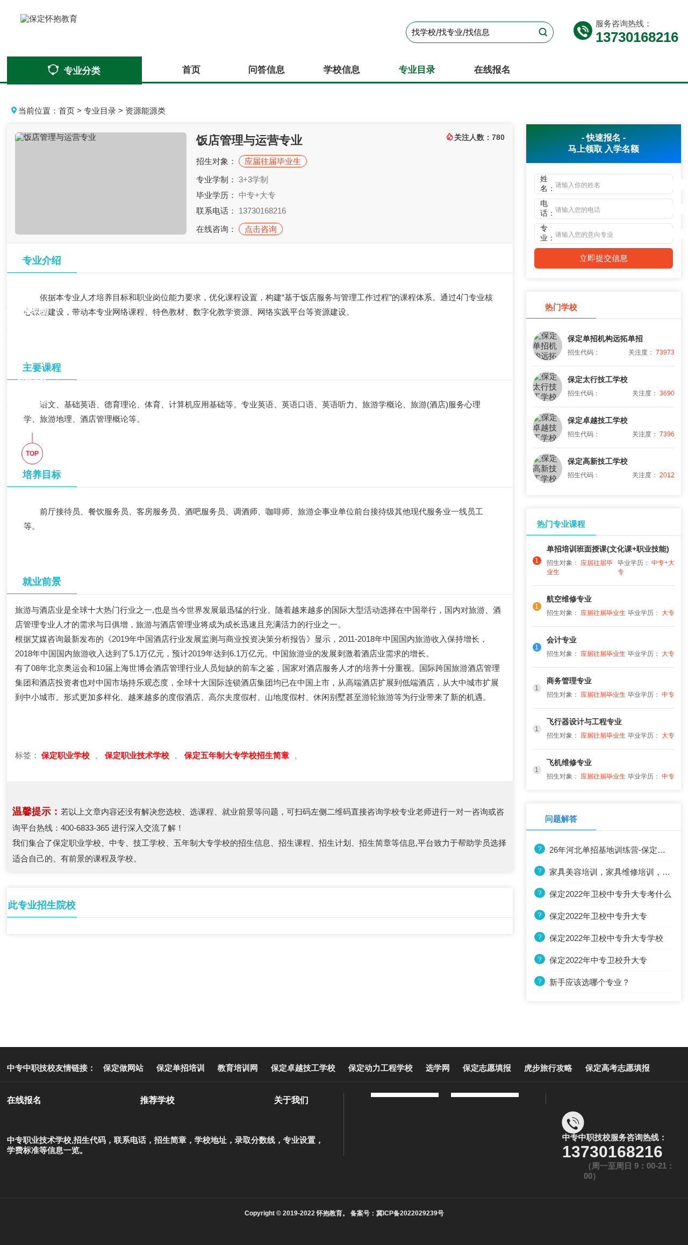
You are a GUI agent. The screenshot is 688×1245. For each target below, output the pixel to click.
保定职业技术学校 (138, 755)
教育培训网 (238, 1067)
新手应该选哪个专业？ (589, 982)
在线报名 (492, 70)
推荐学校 (157, 1100)
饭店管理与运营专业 (249, 140)
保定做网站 (123, 1067)
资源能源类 (145, 110)
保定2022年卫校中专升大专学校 (606, 938)
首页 (191, 70)
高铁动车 (32, 356)
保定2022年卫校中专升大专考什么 (610, 894)
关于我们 (291, 1100)
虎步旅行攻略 (548, 1067)
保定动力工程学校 (380, 1067)
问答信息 (266, 70)
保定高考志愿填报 (617, 1067)
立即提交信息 (603, 258)
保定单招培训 (180, 1067)
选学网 (438, 1067)
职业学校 (32, 311)
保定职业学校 (66, 755)
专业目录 (417, 70)
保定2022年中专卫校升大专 (598, 960)
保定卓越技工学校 (303, 1067)
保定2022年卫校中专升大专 (598, 916)
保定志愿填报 (487, 1067)
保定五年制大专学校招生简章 (237, 755)
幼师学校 (32, 378)
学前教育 (32, 401)
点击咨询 (261, 229)
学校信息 (342, 70)
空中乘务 (32, 333)
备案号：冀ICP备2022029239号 (396, 1213)
